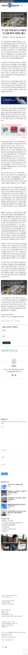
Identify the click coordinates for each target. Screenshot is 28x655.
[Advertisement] (14, 401)
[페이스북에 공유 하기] (2, 351)
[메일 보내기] (14, 351)
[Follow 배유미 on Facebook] (12, 375)
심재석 (9, 507)
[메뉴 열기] (25, 5)
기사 (14, 27)
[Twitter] (6, 647)
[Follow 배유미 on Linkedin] (15, 375)
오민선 (9, 501)
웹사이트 (3, 464)
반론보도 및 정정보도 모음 (8, 604)
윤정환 (9, 494)
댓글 (3, 426)
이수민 (9, 514)
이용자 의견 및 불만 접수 (7, 639)
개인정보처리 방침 (6, 602)
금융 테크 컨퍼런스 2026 (7, 1)
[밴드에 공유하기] (9, 351)
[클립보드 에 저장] (16, 351)
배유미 (7, 37)
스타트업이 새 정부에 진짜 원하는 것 (12, 523)
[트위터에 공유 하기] (4, 351)
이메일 (3, 457)
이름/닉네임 (4, 450)
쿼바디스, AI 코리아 (7, 521)
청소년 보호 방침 (18, 616)
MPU (8, 321)
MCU (3, 321)
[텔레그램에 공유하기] (12, 351)
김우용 (9, 486)
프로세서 (17, 321)
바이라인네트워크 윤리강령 (8, 600)
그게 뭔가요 (5, 527)
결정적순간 (5, 531)
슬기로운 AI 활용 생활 (8, 525)
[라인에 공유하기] (7, 351)
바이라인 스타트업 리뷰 (9, 529)
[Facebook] (3, 647)
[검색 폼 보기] (22, 5)
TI (12, 321)
